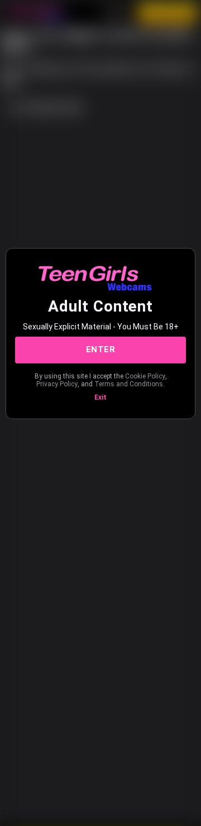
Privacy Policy (57, 384)
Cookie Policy (145, 376)
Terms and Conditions (128, 384)
